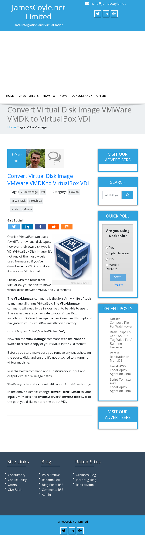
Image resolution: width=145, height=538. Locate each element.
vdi (43, 192)
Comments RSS (52, 490)
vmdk (15, 209)
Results (118, 284)
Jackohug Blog (86, 480)
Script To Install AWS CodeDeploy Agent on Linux (121, 385)
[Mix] (67, 226)
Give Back (15, 490)
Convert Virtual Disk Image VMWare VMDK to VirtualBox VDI (48, 179)
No (111, 259)
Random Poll (51, 480)
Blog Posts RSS (52, 485)
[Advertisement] (72, 63)
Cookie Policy (17, 480)
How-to (49, 95)
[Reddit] (53, 226)
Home (10, 95)
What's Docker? (112, 267)
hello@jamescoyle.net (108, 3)
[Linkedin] (27, 226)
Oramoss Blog (86, 475)
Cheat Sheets (29, 95)
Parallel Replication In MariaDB (119, 356)
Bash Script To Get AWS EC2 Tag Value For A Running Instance (121, 339)
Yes (111, 248)
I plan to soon (119, 253)
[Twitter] (14, 226)
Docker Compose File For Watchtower (121, 322)
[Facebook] (40, 226)
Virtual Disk (18, 200)
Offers (101, 95)
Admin (46, 494)
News (63, 95)
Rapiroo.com (85, 485)
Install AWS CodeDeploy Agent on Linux (120, 370)
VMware (27, 209)
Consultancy (82, 95)
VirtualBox (35, 200)
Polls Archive (51, 475)
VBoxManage (29, 192)
